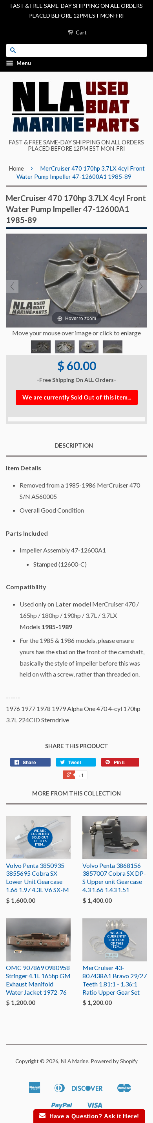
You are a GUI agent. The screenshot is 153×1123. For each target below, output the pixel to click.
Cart (81, 32)
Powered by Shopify (114, 1061)
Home (16, 168)
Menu (23, 63)
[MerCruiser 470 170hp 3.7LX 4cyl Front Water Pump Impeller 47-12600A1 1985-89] (41, 346)
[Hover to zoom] (76, 279)
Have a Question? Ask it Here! (92, 1116)
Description (74, 445)
